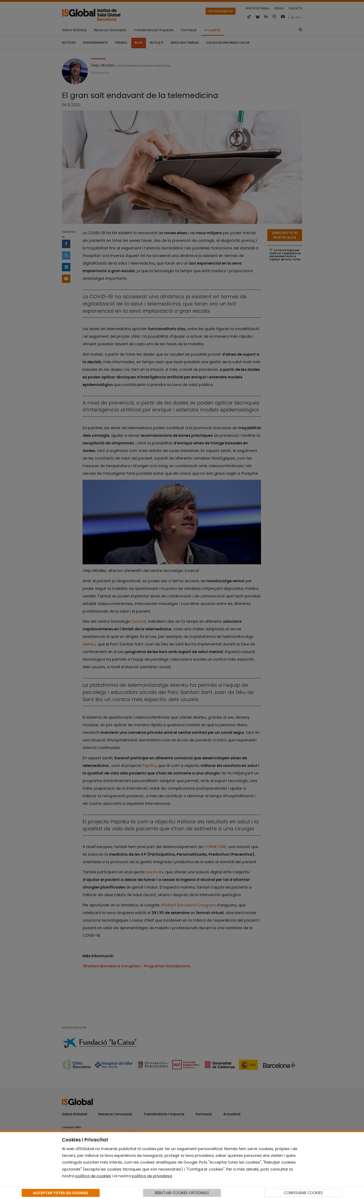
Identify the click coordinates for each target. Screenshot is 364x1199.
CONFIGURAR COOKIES (303, 1192)
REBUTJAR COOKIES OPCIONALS (182, 1192)
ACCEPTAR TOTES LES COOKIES (60, 1192)
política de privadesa (152, 1176)
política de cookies (93, 1176)
